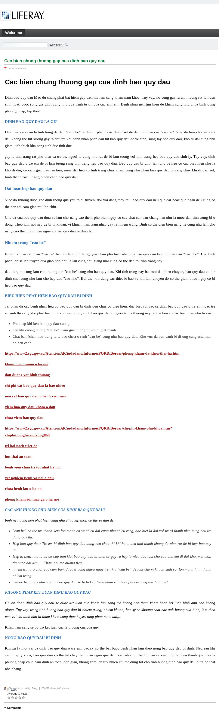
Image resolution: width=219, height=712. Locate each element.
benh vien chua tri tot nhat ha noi (33, 467)
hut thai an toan (18, 456)
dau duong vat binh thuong (27, 375)
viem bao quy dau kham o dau (30, 407)
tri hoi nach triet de (21, 446)
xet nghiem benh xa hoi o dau (29, 478)
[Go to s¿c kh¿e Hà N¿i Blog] (22, 16)
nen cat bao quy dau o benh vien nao (35, 396)
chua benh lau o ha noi (24, 488)
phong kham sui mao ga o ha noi (32, 499)
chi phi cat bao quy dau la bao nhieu (35, 385)
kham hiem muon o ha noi (26, 364)
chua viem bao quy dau (24, 417)
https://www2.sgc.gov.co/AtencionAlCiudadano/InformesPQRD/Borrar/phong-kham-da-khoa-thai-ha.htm (92, 353)
